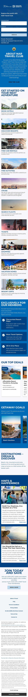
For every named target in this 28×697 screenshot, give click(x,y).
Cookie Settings (14, 690)
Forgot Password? (7, 39)
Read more (22, 522)
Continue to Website (14, 694)
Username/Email (5, 20)
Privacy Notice (14, 607)
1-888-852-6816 (22, 626)
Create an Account (7, 40)
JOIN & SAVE (14, 587)
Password (3, 26)
